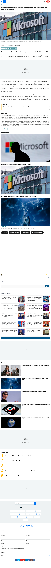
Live (48, 1)
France (38, 511)
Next (4, 4)
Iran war (29, 517)
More (2, 555)
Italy (39, 514)
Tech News (8, 4)
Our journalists (29, 545)
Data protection (25, 232)
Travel (27, 540)
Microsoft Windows (14, 232)
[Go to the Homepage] (4, 1)
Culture (2, 543)
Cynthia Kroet (4, 43)
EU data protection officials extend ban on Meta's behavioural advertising (17, 106)
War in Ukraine (30, 511)
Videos (27, 543)
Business (3, 194)
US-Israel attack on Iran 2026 (17, 511)
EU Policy (5, 232)
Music (14, 517)
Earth (2, 538)
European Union (30, 514)
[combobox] (25, 503)
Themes (2, 530)
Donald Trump (14, 514)
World (27, 532)
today (36, 56)
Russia (22, 514)
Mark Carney (21, 517)
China (25, 519)
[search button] (35, 503)
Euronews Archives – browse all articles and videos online (12, 548)
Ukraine (36, 517)
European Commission (37, 232)
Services (3, 552)
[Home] (1, 4)
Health (2, 540)
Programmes (3, 545)
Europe (2, 532)
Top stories (5, 363)
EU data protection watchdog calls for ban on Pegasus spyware (15, 109)
